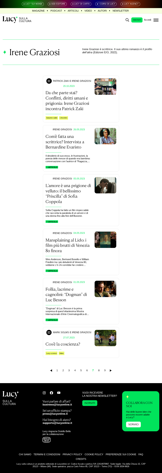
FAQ (140, 454)
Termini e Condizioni (47, 454)
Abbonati (137, 20)
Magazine (38, 11)
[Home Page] (17, 20)
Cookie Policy (94, 454)
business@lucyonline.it (57, 404)
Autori (102, 11)
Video (88, 11)
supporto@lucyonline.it (57, 422)
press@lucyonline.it (55, 413)
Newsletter (121, 11)
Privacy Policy (72, 454)
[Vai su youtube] (58, 393)
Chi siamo (25, 454)
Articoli (73, 11)
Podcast (56, 11)
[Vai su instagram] (44, 393)
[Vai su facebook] (51, 393)
